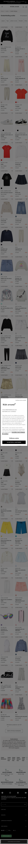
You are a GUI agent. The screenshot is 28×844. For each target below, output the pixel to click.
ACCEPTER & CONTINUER (14, 442)
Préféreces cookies (14, 438)
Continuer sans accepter (20, 400)
